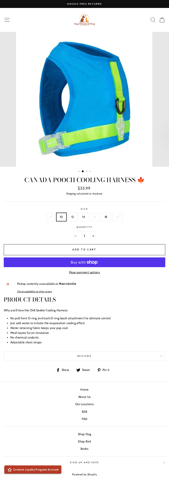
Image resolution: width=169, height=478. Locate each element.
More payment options (84, 272)
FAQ (84, 419)
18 (106, 217)
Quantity (84, 227)
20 (117, 217)
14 (83, 217)
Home (84, 389)
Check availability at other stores (34, 291)
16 (94, 217)
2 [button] (83, 171)
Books (84, 448)
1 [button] (79, 172)
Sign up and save (84, 462)
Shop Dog (84, 434)
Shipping (71, 193)
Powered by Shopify (84, 474)
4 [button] (90, 172)
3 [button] (87, 172)
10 (61, 217)
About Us (84, 397)
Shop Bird (84, 441)
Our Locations (84, 404)
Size (84, 209)
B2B (84, 411)
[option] (84, 4)
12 (72, 217)
